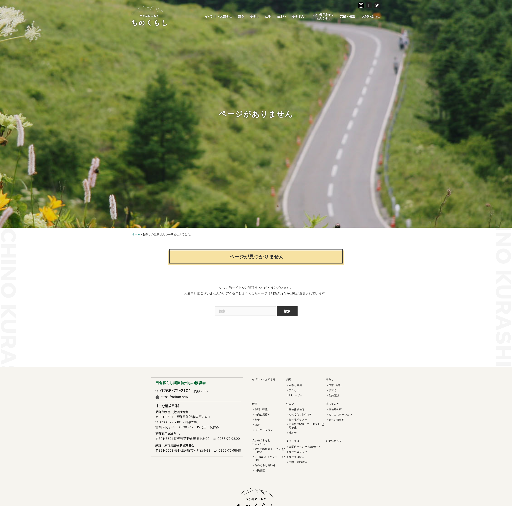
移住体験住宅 (296, 409)
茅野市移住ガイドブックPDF (268, 450)
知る (241, 16)
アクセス (294, 390)
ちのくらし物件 (298, 414)
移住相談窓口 (296, 456)
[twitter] (377, 5)
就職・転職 (261, 409)
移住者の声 (335, 409)
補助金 (293, 432)
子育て (332, 390)
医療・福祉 (335, 385)
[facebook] (361, 5)
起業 (257, 419)
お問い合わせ (371, 16)
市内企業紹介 (262, 414)
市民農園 (260, 470)
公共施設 (334, 395)
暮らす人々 (299, 16)
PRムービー (295, 395)
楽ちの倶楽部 (336, 419)
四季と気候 (295, 385)
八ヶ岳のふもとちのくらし (323, 16)
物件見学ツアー (298, 419)
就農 (257, 424)
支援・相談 (347, 16)
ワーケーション (264, 429)
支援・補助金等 (298, 462)
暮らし (254, 16)
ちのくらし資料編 (265, 465)
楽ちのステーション (340, 414)
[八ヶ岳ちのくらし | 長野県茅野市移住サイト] (149, 15)
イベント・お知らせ (218, 16)
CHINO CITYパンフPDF (266, 458)
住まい (281, 16)
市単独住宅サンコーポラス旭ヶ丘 (304, 425)
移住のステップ (298, 451)
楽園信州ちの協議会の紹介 (304, 446)
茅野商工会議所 (165, 434)
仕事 (268, 16)
